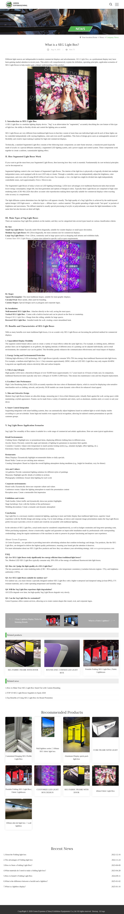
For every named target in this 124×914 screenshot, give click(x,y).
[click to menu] (117, 4)
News (102, 37)
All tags (102, 911)
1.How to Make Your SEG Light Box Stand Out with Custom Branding (32, 688)
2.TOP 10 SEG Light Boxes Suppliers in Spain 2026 (25, 693)
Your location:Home (89, 37)
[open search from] (111, 4)
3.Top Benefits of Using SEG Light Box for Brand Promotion (29, 698)
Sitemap (95, 911)
